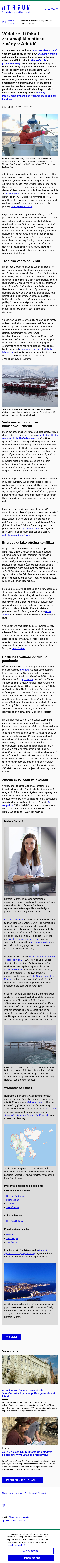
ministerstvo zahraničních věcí (23, 939)
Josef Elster (43, 435)
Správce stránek (9, 1520)
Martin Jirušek (13, 1200)
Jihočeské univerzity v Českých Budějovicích (26, 1115)
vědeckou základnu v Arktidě (16, 535)
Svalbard (24, 670)
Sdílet (13, 1337)
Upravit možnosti (14, 1545)
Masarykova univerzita (12, 1493)
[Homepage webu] (16, 9)
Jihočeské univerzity (29, 438)
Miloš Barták (12, 1234)
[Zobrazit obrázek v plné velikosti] (30, 385)
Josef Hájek (12, 1238)
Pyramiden (27, 679)
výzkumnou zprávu (40, 942)
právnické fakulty (11, 63)
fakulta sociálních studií (43, 50)
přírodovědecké (38, 60)
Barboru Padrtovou (13, 919)
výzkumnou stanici (31, 528)
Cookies (21, 1520)
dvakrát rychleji (13, 193)
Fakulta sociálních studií (35, 1493)
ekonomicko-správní (29, 349)
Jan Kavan (11, 1242)
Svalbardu (50, 1108)
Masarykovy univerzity (22, 206)
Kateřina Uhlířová (15, 1221)
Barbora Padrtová (15, 1196)
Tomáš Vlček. (18, 648)
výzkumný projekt (47, 54)
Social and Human (13, 969)
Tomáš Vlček (12, 1207)
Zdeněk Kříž (12, 1204)
